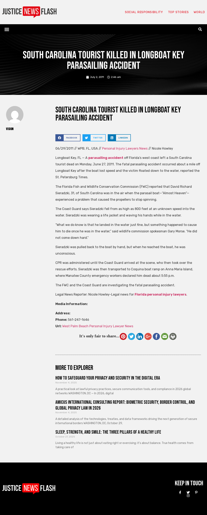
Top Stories (178, 12)
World (199, 12)
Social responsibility (144, 12)
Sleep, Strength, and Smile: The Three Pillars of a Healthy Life (108, 432)
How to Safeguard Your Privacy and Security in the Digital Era (107, 378)
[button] (7, 29)
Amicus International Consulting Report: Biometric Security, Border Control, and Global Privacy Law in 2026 (125, 405)
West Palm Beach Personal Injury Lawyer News (97, 326)
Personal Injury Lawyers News (125, 148)
